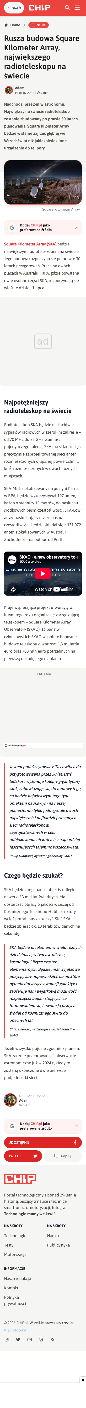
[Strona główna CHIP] (39, 7)
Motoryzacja (15, 1254)
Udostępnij (18, 1142)
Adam (19, 88)
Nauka (41, 25)
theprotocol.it (15, 1330)
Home (15, 25)
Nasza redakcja (17, 1278)
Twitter (15, 1156)
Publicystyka (58, 1245)
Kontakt (11, 1288)
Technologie (15, 1235)
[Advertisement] (43, 709)
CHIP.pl (22, 1323)
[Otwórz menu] (77, 8)
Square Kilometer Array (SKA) (30, 244)
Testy (8, 1245)
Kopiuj (66, 1156)
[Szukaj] (67, 8)
